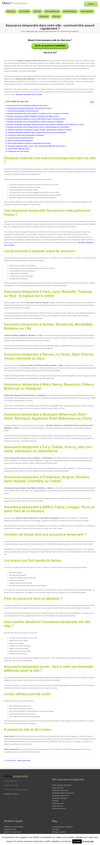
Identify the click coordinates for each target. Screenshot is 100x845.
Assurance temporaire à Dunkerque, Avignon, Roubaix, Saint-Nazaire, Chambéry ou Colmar (39, 130)
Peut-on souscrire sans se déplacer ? (20, 140)
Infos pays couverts (58, 832)
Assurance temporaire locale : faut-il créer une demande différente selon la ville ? (37, 146)
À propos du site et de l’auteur (18, 151)
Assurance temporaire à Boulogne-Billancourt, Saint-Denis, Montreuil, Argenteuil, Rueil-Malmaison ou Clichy (45, 124)
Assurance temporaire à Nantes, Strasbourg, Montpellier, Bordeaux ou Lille (33, 116)
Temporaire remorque (59, 798)
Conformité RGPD (10, 829)
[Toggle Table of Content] (90, 102)
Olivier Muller (11, 760)
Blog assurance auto (31, 31)
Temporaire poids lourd (60, 790)
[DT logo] (15, 2)
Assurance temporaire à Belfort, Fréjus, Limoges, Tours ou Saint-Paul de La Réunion (37, 132)
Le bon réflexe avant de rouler (18, 149)
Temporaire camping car (60, 795)
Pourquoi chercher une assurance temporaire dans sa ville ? (28, 105)
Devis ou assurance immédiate (50, 45)
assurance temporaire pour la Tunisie (29, 94)
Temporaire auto (57, 788)
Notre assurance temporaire (61, 785)
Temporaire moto (58, 803)
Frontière (55, 801)
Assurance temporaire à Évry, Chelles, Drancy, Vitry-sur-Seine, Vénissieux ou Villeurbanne (38, 127)
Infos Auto (55, 829)
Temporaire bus (57, 806)
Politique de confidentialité (13, 827)
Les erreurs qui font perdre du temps (21, 138)
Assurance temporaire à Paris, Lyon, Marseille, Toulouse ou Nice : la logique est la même (38, 113)
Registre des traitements (12, 832)
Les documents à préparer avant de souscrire (22, 111)
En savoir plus (88, 841)
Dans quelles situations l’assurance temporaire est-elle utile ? (29, 143)
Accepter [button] (77, 841)
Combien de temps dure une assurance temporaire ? (26, 135)
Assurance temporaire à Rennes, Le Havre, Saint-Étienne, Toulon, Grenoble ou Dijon (36, 119)
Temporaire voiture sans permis (63, 793)
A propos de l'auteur (11, 794)
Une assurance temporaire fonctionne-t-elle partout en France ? (29, 108)
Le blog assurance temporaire (62, 827)
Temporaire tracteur (59, 808)
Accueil (23, 31)
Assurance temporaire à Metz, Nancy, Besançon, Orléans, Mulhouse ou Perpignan (35, 122)
